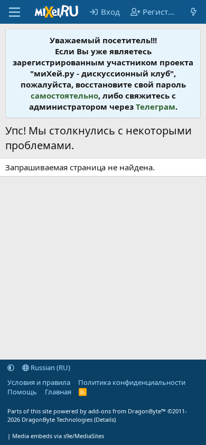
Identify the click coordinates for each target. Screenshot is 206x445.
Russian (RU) (49, 367)
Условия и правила (38, 382)
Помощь (22, 391)
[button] (10, 367)
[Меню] (14, 12)
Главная (58, 391)
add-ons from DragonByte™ (127, 411)
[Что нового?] (193, 12)
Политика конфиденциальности (131, 382)
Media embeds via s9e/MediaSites (58, 436)
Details (105, 419)
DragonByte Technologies (57, 419)
